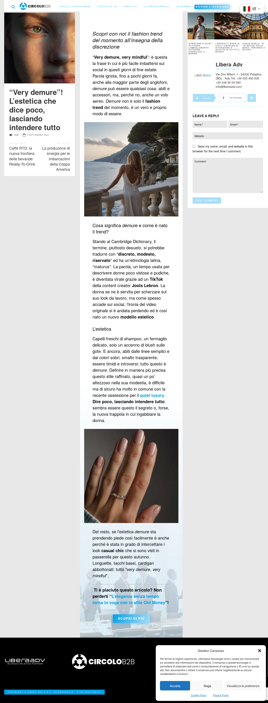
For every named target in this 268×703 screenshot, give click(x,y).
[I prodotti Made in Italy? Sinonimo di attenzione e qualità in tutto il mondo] (227, 26)
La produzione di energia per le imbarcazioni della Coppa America (56, 158)
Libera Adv (229, 64)
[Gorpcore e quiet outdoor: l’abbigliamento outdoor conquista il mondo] (201, 26)
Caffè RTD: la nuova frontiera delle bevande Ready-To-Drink (22, 156)
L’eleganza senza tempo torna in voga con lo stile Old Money (129, 599)
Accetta (175, 686)
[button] (260, 651)
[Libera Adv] (203, 75)
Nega (207, 686)
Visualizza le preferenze (243, 686)
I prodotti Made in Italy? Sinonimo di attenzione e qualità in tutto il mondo (227, 47)
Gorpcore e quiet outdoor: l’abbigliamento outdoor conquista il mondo (200, 48)
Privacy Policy (221, 695)
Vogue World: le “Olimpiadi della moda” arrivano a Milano (253, 46)
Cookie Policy (198, 695)
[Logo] (100, 661)
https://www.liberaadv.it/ (227, 68)
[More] (251, 98)
